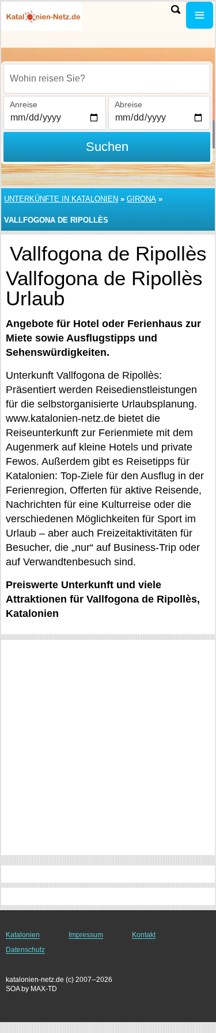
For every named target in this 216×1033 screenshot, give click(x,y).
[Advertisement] (108, 747)
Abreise (128, 104)
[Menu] (199, 15)
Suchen (107, 146)
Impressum (86, 935)
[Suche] (175, 9)
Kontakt (144, 935)
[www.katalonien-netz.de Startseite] (43, 16)
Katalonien (23, 935)
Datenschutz (25, 950)
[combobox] (107, 79)
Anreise (23, 104)
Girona (141, 199)
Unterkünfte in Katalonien (61, 199)
